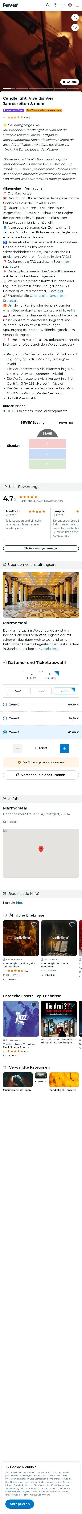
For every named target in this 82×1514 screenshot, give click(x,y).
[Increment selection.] (64, 748)
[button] (41, 704)
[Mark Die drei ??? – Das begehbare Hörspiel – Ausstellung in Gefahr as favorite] (71, 1004)
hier (66, 261)
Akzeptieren (20, 1504)
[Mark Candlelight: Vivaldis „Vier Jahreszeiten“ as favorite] (33, 924)
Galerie (72, 82)
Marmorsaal (15, 808)
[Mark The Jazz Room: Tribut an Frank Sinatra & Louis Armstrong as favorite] (33, 1004)
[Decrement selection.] (17, 748)
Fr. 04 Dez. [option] (50, 676)
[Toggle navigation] (77, 5)
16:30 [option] (17, 691)
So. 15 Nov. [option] (31, 676)
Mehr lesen (51, 649)
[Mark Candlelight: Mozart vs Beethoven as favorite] (71, 924)
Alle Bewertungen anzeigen (41, 548)
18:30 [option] (41, 691)
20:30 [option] (64, 691)
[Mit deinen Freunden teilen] (75, 17)
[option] (41, 704)
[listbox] (41, 676)
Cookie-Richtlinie (23, 1485)
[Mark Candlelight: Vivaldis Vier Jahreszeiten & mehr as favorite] (75, 27)
